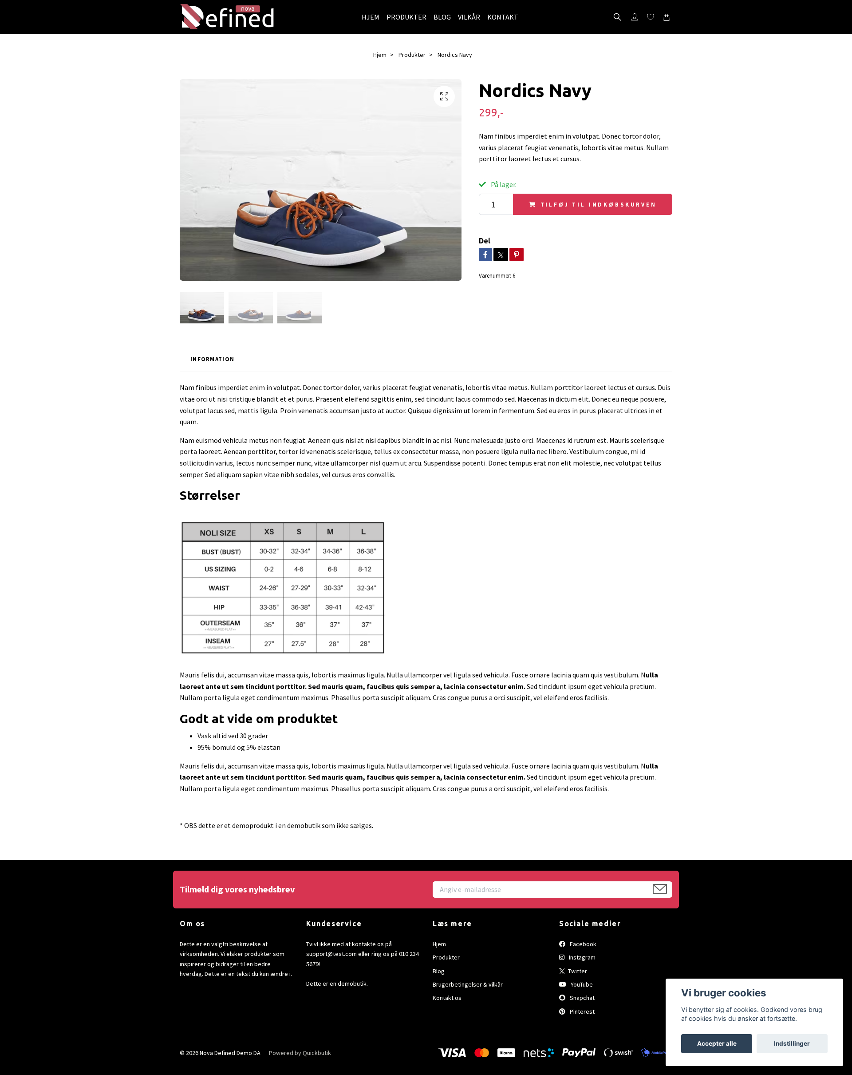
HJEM (370, 16)
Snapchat (581, 998)
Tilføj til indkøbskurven (598, 204)
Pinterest (581, 1011)
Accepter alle (717, 1043)
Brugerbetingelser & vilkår (468, 984)
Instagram (582, 957)
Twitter (577, 971)
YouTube (581, 984)
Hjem (380, 55)
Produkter (412, 55)
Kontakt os (447, 998)
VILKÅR (469, 16)
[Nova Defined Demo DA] (227, 17)
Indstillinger (792, 1043)
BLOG (442, 16)
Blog (439, 971)
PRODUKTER (406, 16)
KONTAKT (502, 16)
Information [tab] (212, 358)
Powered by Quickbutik (300, 1053)
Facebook (582, 944)
